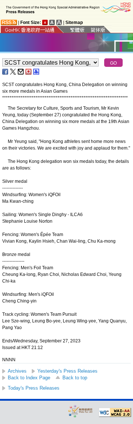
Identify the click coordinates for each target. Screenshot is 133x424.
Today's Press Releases (33, 388)
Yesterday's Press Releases (67, 371)
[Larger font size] (52, 22)
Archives (17, 371)
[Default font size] (45, 22)
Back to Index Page (29, 377)
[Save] (28, 72)
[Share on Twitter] (13, 72)
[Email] (21, 72)
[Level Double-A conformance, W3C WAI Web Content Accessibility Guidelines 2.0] (115, 412)
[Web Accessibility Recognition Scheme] (80, 410)
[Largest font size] (59, 22)
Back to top (74, 377)
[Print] (36, 72)
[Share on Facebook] (5, 72)
